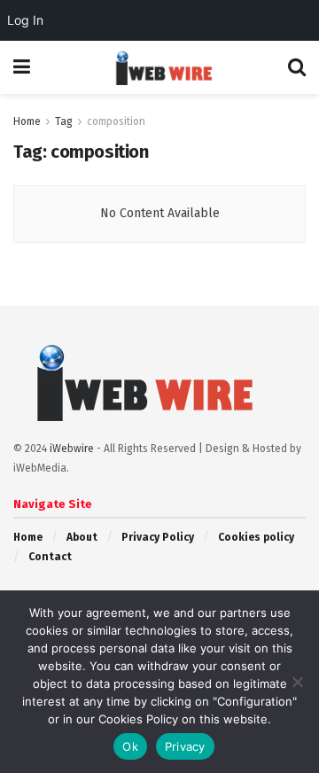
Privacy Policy (157, 537)
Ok (130, 746)
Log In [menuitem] (25, 19)
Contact (50, 556)
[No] (297, 682)
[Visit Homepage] (159, 67)
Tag (64, 121)
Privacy (185, 746)
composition (116, 121)
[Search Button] (297, 67)
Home (27, 121)
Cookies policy (256, 537)
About (81, 537)
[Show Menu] (21, 67)
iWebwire (72, 448)
